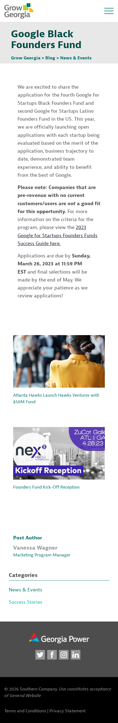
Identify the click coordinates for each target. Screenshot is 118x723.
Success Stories (25, 602)
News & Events (76, 58)
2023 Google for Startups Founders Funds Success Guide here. (57, 235)
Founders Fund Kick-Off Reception (46, 487)
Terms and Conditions (25, 711)
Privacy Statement (67, 711)
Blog (50, 58)
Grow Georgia (25, 58)
